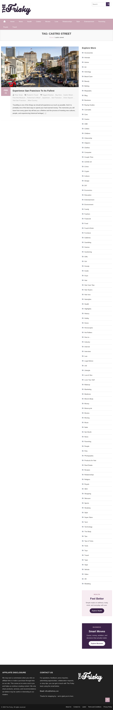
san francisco (57, 98)
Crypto (86, 171)
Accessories (88, 53)
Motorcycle (88, 408)
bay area (58, 95)
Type (86, 560)
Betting (86, 86)
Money (86, 403)
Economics (88, 190)
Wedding (87, 584)
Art (85, 67)
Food (86, 223)
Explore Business (97, 643)
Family (86, 209)
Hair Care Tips (89, 285)
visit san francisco (19, 100)
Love (56, 21)
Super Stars (88, 517)
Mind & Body (88, 399)
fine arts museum (19, 98)
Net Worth (87, 432)
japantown (46, 98)
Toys (86, 550)
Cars (86, 114)
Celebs (38, 21)
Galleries (87, 238)
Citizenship (88, 138)
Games (86, 247)
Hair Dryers (88, 290)
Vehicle (86, 569)
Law (85, 356)
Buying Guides (89, 105)
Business (87, 100)
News (21, 21)
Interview (87, 351)
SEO (86, 489)
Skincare (87, 498)
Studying (87, 508)
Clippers (87, 143)
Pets (86, 451)
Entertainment (89, 21)
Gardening (88, 252)
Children (87, 133)
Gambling (87, 242)
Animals (87, 57)
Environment (88, 204)
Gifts (86, 257)
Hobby (86, 318)
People (86, 446)
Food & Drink (89, 228)
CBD (86, 124)
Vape (86, 565)
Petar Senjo (19, 95)
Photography (88, 456)
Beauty (86, 81)
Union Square (68, 98)
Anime (86, 62)
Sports (86, 503)
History (86, 313)
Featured (87, 219)
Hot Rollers (88, 332)
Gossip (86, 266)
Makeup (87, 384)
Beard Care (88, 76)
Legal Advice (88, 361)
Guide (86, 271)
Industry (87, 342)
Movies (47, 21)
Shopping (87, 493)
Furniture (87, 233)
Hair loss (87, 294)
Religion (87, 479)
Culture (86, 176)
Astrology (87, 72)
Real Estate (88, 465)
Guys (86, 275)
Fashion (87, 214)
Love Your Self (89, 380)
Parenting (101, 21)
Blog (86, 95)
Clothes (87, 147)
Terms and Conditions (94, 707)
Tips (85, 536)
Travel (14, 27)
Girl (85, 261)
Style (78, 21)
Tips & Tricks (88, 541)
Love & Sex (88, 375)
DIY (85, 185)
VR (85, 579)
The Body (87, 531)
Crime (86, 166)
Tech (86, 522)
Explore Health (97, 611)
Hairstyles (87, 299)
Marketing (87, 389)
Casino (86, 119)
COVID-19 (88, 162)
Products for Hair (90, 460)
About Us (68, 707)
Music (86, 422)
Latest (84, 707)
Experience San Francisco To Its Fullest (33, 91)
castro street (68, 95)
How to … (87, 337)
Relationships (67, 21)
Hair (85, 280)
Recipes (87, 470)
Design (86, 181)
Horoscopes (88, 328)
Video (86, 574)
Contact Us (76, 707)
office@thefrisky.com (52, 691)
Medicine (87, 394)
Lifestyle (87, 370)
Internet (87, 347)
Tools (86, 546)
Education (87, 195)
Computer (87, 152)
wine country (32, 100)
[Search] (107, 4)
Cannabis (87, 110)
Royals (5, 27)
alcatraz (51, 95)
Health (29, 21)
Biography (87, 91)
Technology (88, 527)
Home (12, 21)
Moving (86, 418)
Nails (86, 427)
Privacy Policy (108, 707)
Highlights (87, 309)
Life (85, 366)
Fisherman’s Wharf (33, 98)
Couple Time (88, 157)
